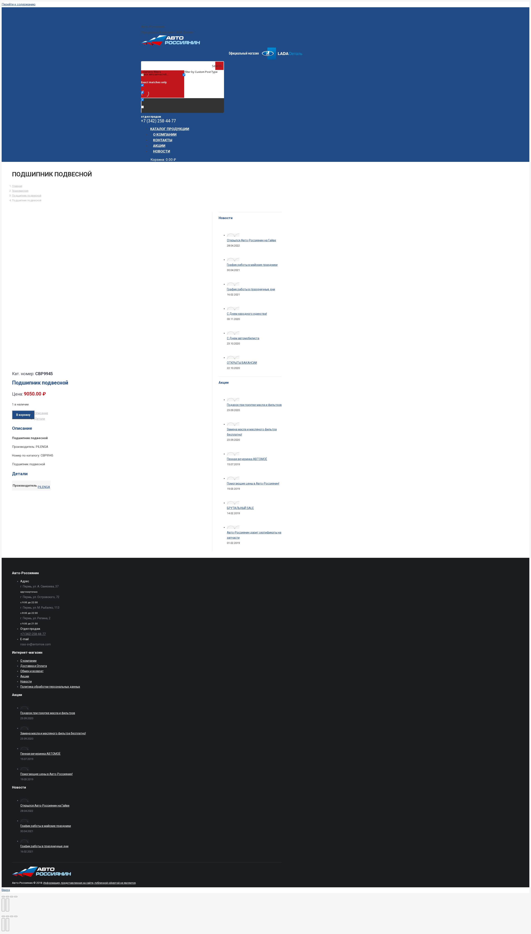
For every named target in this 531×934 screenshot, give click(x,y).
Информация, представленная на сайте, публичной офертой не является (89, 882)
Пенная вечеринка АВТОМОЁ (247, 459)
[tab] (113, 413)
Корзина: (163, 159)
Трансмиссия (20, 190)
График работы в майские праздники (252, 264)
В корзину (23, 414)
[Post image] (233, 235)
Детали (39, 419)
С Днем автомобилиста (243, 338)
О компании (28, 660)
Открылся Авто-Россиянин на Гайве (251, 240)
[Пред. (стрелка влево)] (3, 905)
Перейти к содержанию (18, 4)
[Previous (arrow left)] (3, 924)
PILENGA (44, 487)
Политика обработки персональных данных (50, 686)
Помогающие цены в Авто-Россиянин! (253, 483)
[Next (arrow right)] (7, 924)
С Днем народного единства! (247, 313)
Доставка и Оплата (33, 666)
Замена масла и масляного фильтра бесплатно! (53, 733)
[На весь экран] (11, 896)
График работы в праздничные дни (251, 289)
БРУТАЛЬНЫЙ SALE (240, 508)
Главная (17, 186)
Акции (24, 676)
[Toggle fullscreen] (11, 916)
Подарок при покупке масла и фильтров (254, 405)
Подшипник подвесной (26, 195)
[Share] (7, 916)
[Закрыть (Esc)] (3, 896)
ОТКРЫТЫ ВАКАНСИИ (242, 362)
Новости (26, 681)
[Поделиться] (7, 896)
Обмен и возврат (32, 671)
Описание (41, 413)
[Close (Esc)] (3, 916)
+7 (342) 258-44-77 (158, 120)
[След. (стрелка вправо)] (7, 905)
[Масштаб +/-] (15, 896)
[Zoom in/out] (15, 916)
